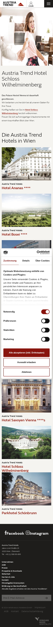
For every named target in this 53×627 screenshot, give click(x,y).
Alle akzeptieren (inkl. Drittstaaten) (26, 352)
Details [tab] (26, 260)
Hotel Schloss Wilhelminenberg (15, 468)
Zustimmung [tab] (9, 260)
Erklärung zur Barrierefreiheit (14, 586)
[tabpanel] (26, 36)
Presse (5, 567)
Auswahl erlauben (26, 362)
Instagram (39, 533)
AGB (4, 564)
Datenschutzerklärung (32, 611)
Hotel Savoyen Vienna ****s (23, 419)
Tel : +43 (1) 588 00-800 (11, 554)
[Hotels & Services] (13, 3)
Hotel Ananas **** (16, 187)
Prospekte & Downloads (12, 570)
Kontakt (5, 579)
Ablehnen (27, 372)
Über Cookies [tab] (42, 260)
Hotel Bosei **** (14, 234)
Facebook (15, 533)
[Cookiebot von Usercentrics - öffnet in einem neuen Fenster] (37, 252)
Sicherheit (6, 573)
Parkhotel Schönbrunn (19, 512)
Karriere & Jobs (8, 577)
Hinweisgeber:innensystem (13, 582)
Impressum (40, 607)
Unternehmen (7, 561)
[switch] (45, 321)
